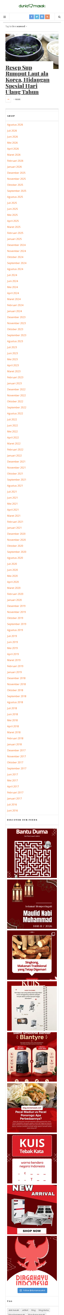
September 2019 (16, 624)
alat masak (14, 1310)
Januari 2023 (14, 383)
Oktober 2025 (15, 185)
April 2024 (13, 293)
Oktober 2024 (15, 257)
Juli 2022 (12, 419)
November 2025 (16, 178)
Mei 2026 (12, 142)
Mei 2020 (12, 576)
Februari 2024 (15, 305)
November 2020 (16, 539)
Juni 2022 (12, 425)
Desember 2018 (16, 678)
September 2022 (16, 407)
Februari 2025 (15, 233)
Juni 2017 (12, 774)
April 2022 (13, 437)
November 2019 (16, 612)
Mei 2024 (12, 287)
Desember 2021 (16, 461)
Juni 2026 (12, 136)
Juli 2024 (12, 275)
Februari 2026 (15, 160)
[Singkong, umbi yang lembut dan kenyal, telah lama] (32, 955)
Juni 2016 (12, 810)
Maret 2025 (14, 227)
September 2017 (16, 768)
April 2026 (13, 148)
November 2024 (16, 251)
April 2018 (13, 726)
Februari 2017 (15, 792)
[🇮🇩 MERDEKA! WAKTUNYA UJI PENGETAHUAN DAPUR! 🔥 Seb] (32, 1006)
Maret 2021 (14, 515)
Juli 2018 (12, 708)
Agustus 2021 (15, 485)
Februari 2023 (15, 377)
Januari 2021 (14, 527)
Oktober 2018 (15, 690)
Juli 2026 (12, 130)
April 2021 (13, 509)
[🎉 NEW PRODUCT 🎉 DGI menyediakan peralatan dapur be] (32, 1209)
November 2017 (16, 756)
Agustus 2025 (15, 197)
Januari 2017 (14, 798)
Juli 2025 (12, 203)
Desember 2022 (16, 389)
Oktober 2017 (15, 762)
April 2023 (13, 365)
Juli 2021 (12, 491)
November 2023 (16, 323)
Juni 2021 (12, 497)
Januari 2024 (14, 311)
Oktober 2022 (15, 401)
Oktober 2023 (15, 329)
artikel (25, 1310)
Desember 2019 (16, 606)
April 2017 (13, 786)
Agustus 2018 (15, 702)
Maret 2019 (14, 660)
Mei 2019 (12, 648)
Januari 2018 (14, 744)
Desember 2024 (16, 245)
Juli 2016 (12, 804)
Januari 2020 (14, 600)
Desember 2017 (16, 750)
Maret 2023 (14, 371)
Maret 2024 (14, 299)
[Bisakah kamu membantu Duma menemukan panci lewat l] (32, 853)
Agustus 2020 (15, 558)
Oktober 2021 (15, 473)
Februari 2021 (15, 521)
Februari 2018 (15, 738)
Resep (18, 99)
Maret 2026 (14, 154)
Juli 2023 (12, 347)
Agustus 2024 (15, 269)
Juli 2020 (12, 564)
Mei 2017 (12, 780)
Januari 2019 (14, 672)
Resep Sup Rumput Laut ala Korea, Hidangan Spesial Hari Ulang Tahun (27, 79)
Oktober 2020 (15, 546)
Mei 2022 (12, 431)
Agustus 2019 (15, 630)
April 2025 (13, 221)
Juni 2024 (12, 281)
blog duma (44, 1310)
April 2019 (13, 654)
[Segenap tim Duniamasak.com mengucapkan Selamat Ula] (32, 1260)
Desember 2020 (16, 533)
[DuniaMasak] (32, 6)
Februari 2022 (15, 449)
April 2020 (13, 582)
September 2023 (16, 335)
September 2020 (16, 552)
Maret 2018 (14, 732)
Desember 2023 (16, 317)
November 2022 (16, 395)
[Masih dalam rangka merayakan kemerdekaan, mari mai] (32, 1158)
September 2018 (16, 696)
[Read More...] (8, 99)
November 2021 (16, 467)
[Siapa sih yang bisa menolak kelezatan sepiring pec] (32, 1107)
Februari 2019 (15, 666)
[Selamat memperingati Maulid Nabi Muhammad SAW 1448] (32, 904)
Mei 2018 (12, 720)
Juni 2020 (12, 570)
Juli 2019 (12, 636)
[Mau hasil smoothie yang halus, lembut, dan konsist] (32, 1057)
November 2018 (16, 684)
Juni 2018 (12, 714)
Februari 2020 (15, 594)
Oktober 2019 (15, 618)
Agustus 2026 (15, 124)
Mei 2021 (12, 503)
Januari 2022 (14, 455)
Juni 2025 (12, 209)
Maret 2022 (14, 443)
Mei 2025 (12, 215)
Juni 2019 (12, 642)
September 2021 (16, 479)
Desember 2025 (16, 172)
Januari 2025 (14, 239)
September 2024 (16, 263)
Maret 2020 (14, 588)
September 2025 (16, 191)
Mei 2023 (12, 359)
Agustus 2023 (15, 341)
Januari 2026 (14, 166)
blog (33, 1310)
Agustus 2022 (15, 413)
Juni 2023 (12, 353)
